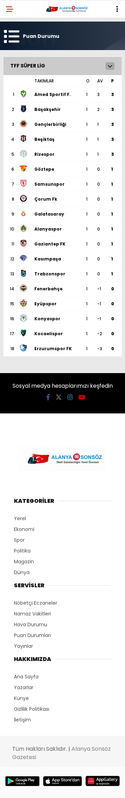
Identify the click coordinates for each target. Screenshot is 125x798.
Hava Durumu (30, 624)
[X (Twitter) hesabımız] (59, 397)
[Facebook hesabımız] (48, 397)
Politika (22, 550)
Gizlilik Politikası (31, 709)
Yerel (20, 518)
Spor (19, 540)
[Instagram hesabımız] (70, 397)
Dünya (22, 572)
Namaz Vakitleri (32, 613)
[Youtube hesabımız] (81, 397)
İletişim (22, 719)
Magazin (24, 561)
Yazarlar (23, 687)
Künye (21, 698)
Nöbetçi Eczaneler (35, 602)
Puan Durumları (32, 635)
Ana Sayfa (26, 676)
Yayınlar (23, 646)
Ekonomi (24, 529)
